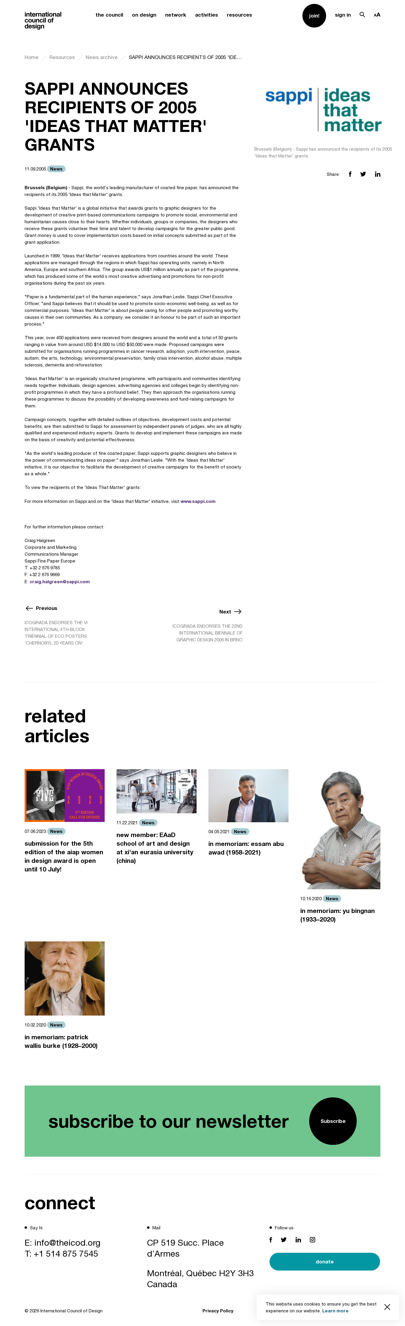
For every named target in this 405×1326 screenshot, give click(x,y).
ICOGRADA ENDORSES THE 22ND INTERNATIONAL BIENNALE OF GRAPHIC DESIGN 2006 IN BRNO (208, 633)
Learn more (335, 1310)
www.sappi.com (198, 501)
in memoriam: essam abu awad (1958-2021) (246, 848)
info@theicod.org (67, 1242)
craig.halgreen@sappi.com (60, 581)
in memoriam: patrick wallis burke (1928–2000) (61, 1041)
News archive (102, 57)
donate (325, 1261)
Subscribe (333, 1121)
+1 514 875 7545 (66, 1253)
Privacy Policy (218, 1310)
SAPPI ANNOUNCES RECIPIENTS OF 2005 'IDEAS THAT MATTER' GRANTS (186, 57)
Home (32, 57)
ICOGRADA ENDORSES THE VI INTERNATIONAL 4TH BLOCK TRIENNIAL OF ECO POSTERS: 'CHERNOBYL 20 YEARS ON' (56, 633)
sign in (343, 15)
